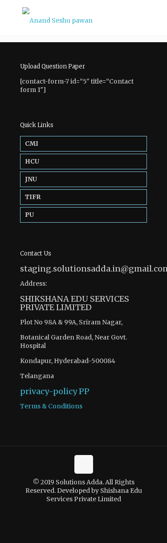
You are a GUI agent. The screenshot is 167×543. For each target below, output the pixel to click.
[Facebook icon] (79, 511)
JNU (31, 179)
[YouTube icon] (88, 511)
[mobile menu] (155, 17)
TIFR (33, 197)
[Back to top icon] (83, 464)
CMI (31, 144)
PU (29, 215)
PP (84, 391)
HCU (32, 161)
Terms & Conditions (51, 406)
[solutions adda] (83, 17)
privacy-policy (48, 391)
